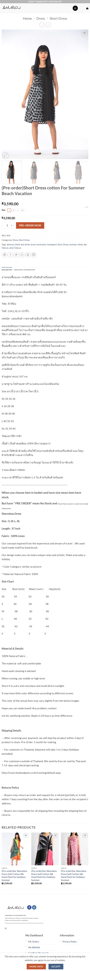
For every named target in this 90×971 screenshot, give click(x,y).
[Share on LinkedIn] (33, 254)
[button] (75, 8)
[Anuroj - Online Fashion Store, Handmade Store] (36, 8)
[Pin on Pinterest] (28, 254)
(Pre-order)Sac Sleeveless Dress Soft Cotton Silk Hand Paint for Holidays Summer (14, 875)
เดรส (11, 248)
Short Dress (58, 18)
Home (27, 18)
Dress (40, 18)
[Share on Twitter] (16, 254)
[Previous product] (48, 24)
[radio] (9, 210)
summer (73, 244)
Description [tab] (7, 269)
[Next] (84, 94)
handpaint (52, 244)
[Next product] (41, 24)
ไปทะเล (17, 248)
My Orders (33, 941)
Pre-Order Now (30, 225)
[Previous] (6, 94)
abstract (10, 244)
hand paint (41, 244)
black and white (22, 244)
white (80, 244)
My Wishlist (34, 947)
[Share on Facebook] (10, 254)
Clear (86, 207)
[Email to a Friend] (22, 254)
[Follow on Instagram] (34, 907)
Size (3, 210)
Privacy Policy (70, 941)
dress (33, 244)
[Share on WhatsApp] (4, 254)
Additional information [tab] (24, 269)
